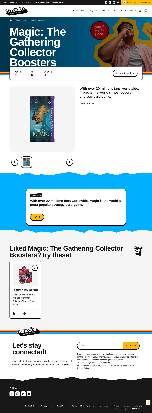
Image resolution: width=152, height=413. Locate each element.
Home (4, 2)
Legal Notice (62, 406)
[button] (26, 162)
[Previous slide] (14, 162)
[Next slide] (69, 162)
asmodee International (133, 406)
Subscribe (131, 345)
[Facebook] (106, 2)
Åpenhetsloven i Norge (109, 406)
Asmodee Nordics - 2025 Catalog (129, 409)
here (79, 360)
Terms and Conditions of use (84, 406)
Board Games (79, 11)
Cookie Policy (30, 406)
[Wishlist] (145, 10)
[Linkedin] (114, 2)
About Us (106, 11)
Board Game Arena (42, 2)
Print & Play (26, 2)
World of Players (58, 2)
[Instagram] (110, 2)
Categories (92, 11)
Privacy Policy (46, 406)
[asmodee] (16, 11)
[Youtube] (118, 2)
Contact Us (117, 11)
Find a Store (130, 11)
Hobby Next (14, 2)
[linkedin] (23, 393)
